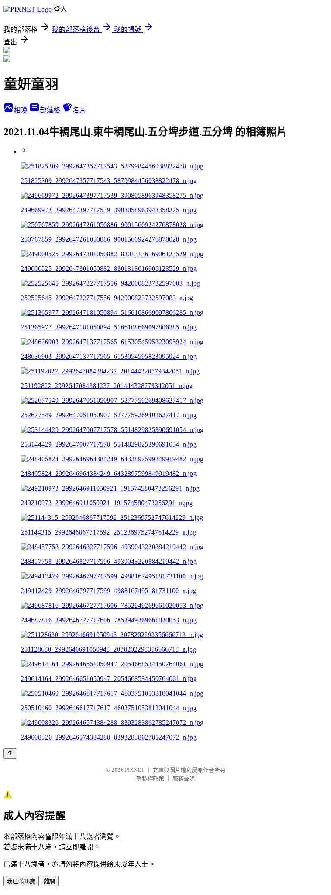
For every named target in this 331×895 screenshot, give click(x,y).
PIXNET (134, 770)
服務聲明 (183, 778)
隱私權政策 (150, 778)
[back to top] (10, 753)
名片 (79, 110)
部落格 (51, 110)
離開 (49, 881)
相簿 (21, 110)
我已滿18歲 (21, 881)
